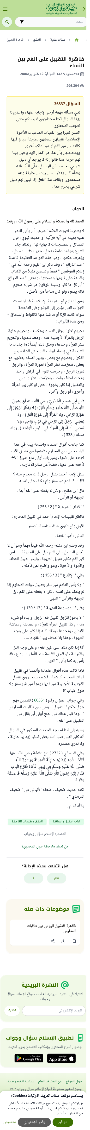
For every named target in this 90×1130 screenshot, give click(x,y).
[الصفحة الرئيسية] (77, 40)
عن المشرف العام (50, 1081)
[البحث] (7, 22)
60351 (39, 700)
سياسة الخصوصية (21, 1081)
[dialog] (43, 1110)
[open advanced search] (21, 22)
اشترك (12, 1010)
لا (33, 878)
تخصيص (9, 1122)
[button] (74, 941)
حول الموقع (74, 1081)
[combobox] (54, 22)
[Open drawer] (5, 9)
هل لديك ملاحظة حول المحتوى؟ (45, 846)
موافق (62, 1122)
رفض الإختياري (34, 1122)
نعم (56, 878)
